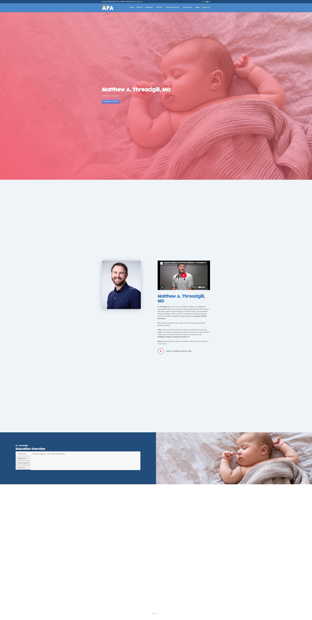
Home (132, 7)
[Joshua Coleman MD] (176, 588)
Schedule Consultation (111, 101)
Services (159, 7)
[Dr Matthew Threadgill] (135, 588)
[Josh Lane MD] (115, 588)
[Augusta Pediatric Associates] (107, 7)
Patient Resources (172, 7)
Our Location (187, 7)
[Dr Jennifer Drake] (156, 588)
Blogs (198, 7)
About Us (139, 7)
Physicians (149, 7)
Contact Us (206, 7)
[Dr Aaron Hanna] (197, 588)
